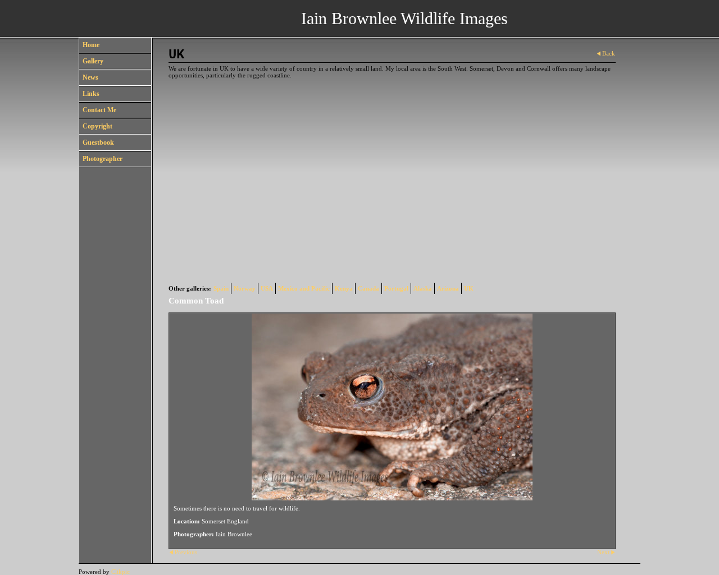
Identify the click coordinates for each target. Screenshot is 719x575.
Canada (368, 288)
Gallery (93, 61)
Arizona (448, 288)
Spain (221, 288)
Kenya (344, 288)
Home (91, 45)
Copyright (97, 126)
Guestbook (98, 142)
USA (267, 288)
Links (91, 94)
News (90, 77)
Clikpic (120, 571)
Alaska (422, 288)
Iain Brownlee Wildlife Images (404, 18)
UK (469, 288)
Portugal (396, 288)
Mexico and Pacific (304, 288)
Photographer (102, 159)
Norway (245, 288)
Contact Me (99, 110)
